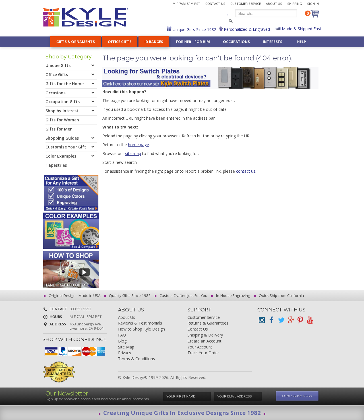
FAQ (122, 335)
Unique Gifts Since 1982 (193, 29)
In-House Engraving (232, 295)
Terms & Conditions (136, 358)
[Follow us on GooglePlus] (290, 320)
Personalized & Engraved (246, 29)
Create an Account (204, 341)
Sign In (313, 3)
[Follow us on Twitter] (281, 320)
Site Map (126, 347)
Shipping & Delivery (205, 335)
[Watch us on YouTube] (310, 320)
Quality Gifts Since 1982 (129, 295)
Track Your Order (203, 352)
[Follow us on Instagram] (261, 320)
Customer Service (245, 3)
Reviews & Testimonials (140, 323)
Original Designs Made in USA (74, 295)
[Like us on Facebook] (271, 320)
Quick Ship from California (281, 295)
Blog (122, 341)
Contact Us (215, 3)
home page (138, 144)
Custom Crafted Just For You (183, 295)
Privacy (124, 352)
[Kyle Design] (85, 17)
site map (133, 153)
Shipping (294, 3)
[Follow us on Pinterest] (300, 320)
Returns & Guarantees (207, 323)
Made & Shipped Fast (301, 28)
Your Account (199, 347)
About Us (274, 3)
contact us (245, 171)
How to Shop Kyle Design (141, 329)
